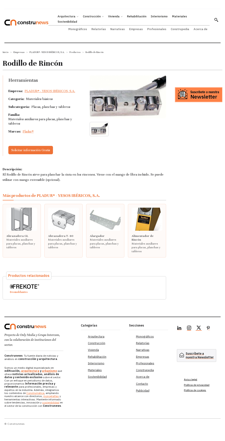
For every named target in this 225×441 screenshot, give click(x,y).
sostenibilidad (50, 402)
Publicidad (142, 390)
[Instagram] (189, 328)
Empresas (19, 52)
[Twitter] (198, 328)
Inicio (6, 52)
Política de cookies (195, 390)
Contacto (142, 384)
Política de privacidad (196, 385)
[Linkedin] (179, 328)
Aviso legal (190, 379)
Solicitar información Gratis (30, 150)
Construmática (35, 393)
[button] (216, 19)
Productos (75, 52)
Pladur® (28, 131)
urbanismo (49, 370)
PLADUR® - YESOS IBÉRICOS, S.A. (47, 52)
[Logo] (40, 326)
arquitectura (30, 370)
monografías (51, 396)
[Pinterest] (208, 328)
